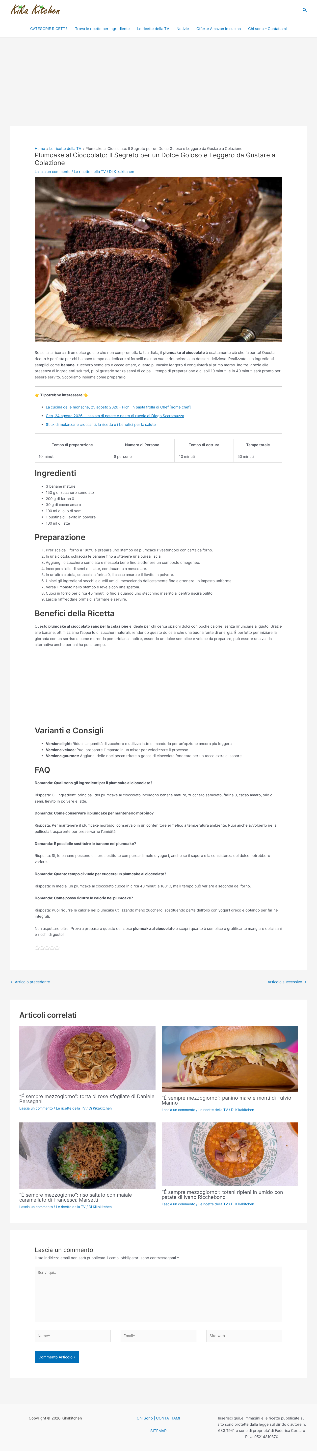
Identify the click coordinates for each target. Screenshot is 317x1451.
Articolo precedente (30, 981)
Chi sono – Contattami (267, 28)
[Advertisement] (158, 89)
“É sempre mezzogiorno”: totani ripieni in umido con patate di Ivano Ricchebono (222, 1194)
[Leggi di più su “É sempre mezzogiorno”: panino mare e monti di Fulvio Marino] (230, 1058)
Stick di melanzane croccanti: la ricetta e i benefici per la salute (101, 424)
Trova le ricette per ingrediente (102, 28)
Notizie (183, 28)
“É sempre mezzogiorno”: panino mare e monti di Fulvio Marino (226, 1100)
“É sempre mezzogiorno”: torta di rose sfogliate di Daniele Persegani (87, 1098)
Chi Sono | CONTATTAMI (158, 1418)
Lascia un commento (53, 171)
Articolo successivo (287, 981)
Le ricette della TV (153, 28)
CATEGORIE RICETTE (49, 28)
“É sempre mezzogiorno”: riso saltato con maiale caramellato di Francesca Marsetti (75, 1197)
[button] (305, 10)
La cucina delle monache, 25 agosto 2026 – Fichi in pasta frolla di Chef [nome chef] (118, 407)
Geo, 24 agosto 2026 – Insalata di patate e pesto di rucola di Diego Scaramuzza (115, 415)
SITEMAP (158, 1430)
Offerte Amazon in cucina (218, 28)
